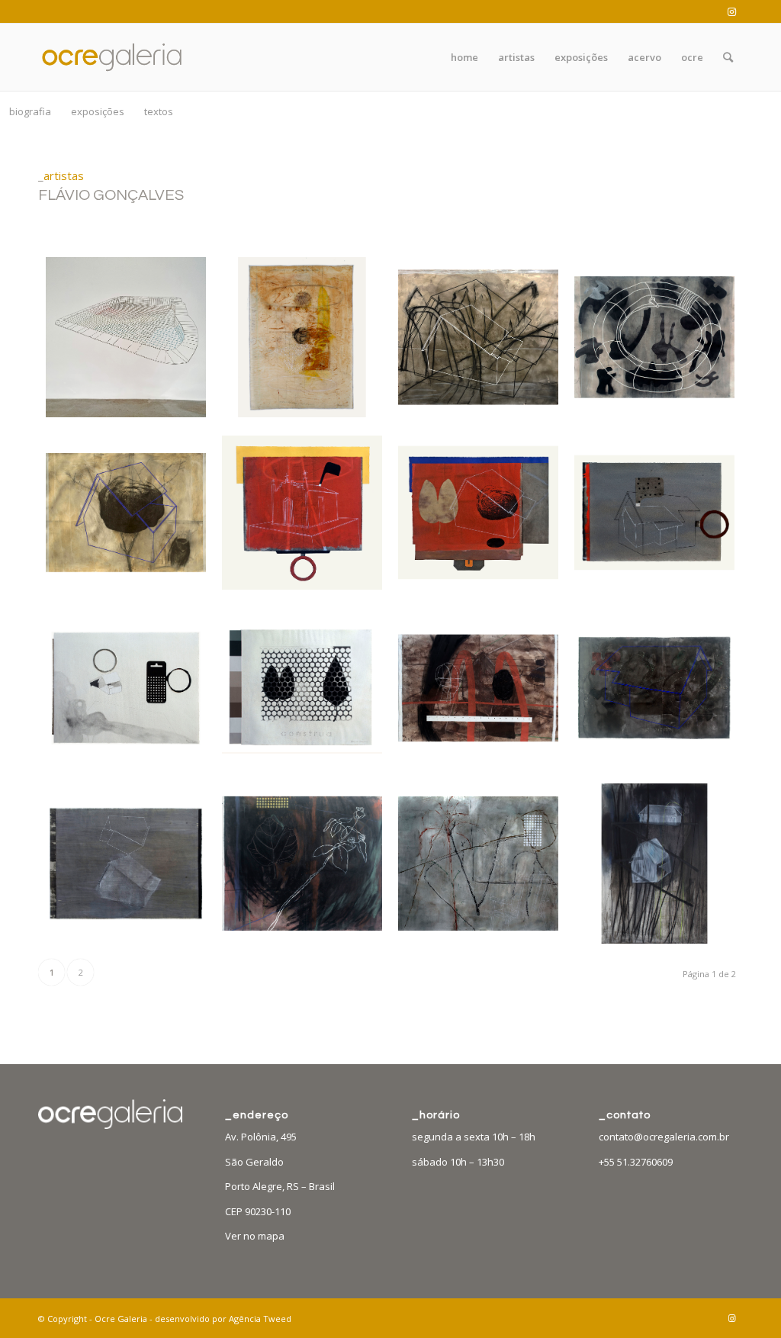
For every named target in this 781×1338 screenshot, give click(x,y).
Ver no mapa (254, 1236)
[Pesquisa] (728, 57)
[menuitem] (464, 57)
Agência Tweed (260, 1318)
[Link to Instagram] (731, 11)
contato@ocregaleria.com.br (664, 1136)
